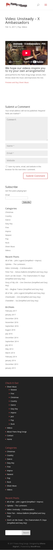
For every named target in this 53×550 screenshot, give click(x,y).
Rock (7, 242)
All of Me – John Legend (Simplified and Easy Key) (25, 293)
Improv (8, 231)
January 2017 (10, 314)
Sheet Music (10, 246)
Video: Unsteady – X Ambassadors (19, 268)
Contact (10, 435)
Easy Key (8, 223)
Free (7, 227)
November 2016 (11, 322)
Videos (24, 27)
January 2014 (10, 360)
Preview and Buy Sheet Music (17, 82)
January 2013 (10, 368)
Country (8, 216)
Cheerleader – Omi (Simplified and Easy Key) (23, 297)
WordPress (35, 546)
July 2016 (8, 334)
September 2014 (11, 341)
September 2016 (11, 326)
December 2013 (11, 364)
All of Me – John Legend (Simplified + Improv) (23, 260)
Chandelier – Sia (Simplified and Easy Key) (21, 300)
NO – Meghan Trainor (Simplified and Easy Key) (24, 289)
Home (9, 439)
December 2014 (11, 337)
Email (7, 195)
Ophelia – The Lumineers (15, 264)
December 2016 (11, 318)
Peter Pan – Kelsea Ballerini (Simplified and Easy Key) (26, 272)
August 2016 (10, 330)
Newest (8, 235)
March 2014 (10, 353)
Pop (19, 27)
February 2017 (11, 311)
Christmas (9, 212)
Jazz (12, 416)
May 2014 (9, 349)
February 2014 (11, 356)
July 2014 (8, 345)
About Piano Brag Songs (17, 431)
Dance (7, 220)
